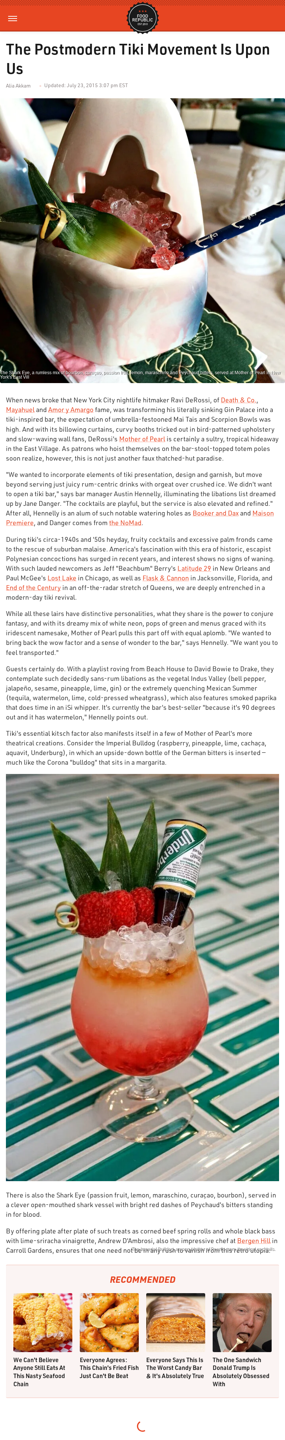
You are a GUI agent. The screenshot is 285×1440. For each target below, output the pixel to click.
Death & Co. (238, 400)
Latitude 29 (194, 568)
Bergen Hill (254, 1240)
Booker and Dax (216, 513)
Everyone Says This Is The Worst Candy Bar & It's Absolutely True (175, 1368)
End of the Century (33, 587)
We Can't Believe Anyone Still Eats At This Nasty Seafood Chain (39, 1372)
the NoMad (125, 522)
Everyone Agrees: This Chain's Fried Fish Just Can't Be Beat (109, 1368)
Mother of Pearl (142, 439)
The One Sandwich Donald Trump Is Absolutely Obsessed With (241, 1372)
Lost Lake (62, 578)
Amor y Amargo (71, 409)
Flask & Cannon (165, 578)
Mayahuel (20, 409)
